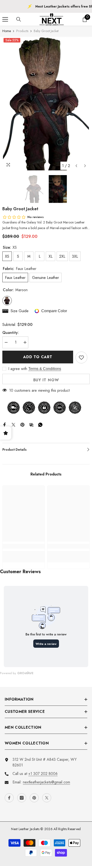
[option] (46, 103)
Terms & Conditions (44, 369)
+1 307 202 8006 (43, 773)
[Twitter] (13, 424)
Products (22, 31)
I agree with (17, 368)
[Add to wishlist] (81, 357)
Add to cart (37, 357)
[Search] (18, 19)
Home (6, 31)
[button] (76, 166)
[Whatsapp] (40, 424)
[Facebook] (4, 424)
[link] (24, 546)
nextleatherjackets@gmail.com (46, 782)
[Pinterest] (22, 424)
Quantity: (10, 332)
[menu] (5, 19)
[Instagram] (21, 797)
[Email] (31, 424)
